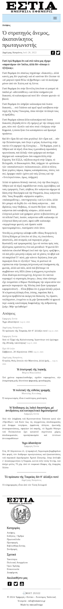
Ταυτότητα (12, 559)
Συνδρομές (12, 549)
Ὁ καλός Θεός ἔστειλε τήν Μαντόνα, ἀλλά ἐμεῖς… (27, 360)
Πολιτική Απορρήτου (17, 562)
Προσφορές (12, 542)
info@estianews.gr (36, 601)
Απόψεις (6, 25)
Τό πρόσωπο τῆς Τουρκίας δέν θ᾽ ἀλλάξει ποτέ (25, 331)
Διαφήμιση (12, 572)
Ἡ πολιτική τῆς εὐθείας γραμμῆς (31, 390)
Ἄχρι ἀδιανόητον (10, 322)
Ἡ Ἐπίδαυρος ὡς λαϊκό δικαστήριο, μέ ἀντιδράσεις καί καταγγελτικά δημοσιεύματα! (32, 409)
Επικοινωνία (13, 569)
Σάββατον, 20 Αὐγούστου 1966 (17, 352)
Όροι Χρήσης (13, 566)
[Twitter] (58, 53)
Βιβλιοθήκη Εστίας (16, 546)
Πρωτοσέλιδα (13, 539)
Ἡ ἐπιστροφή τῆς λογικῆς (31, 369)
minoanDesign (36, 604)
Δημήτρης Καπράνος (12, 52)
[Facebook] (53, 53)
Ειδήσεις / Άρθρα (15, 536)
